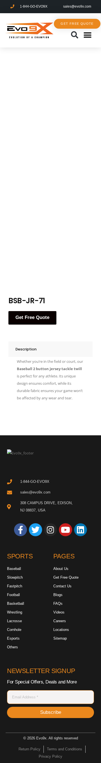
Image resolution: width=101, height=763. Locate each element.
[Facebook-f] (20, 529)
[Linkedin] (80, 529)
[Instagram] (50, 529)
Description (25, 349)
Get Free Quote (32, 317)
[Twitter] (35, 529)
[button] (74, 35)
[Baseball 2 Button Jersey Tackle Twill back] (59, 250)
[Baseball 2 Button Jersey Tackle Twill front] (59, 91)
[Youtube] (65, 529)
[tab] (50, 349)
